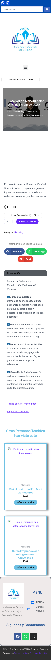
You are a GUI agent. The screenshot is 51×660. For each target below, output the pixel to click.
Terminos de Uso (21, 653)
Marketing (19, 111)
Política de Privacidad (39, 653)
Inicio (9, 111)
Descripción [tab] (14, 273)
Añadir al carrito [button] (25, 502)
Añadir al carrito (27, 221)
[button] (25, 67)
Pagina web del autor (18, 411)
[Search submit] (47, 9)
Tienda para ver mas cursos (22, 403)
